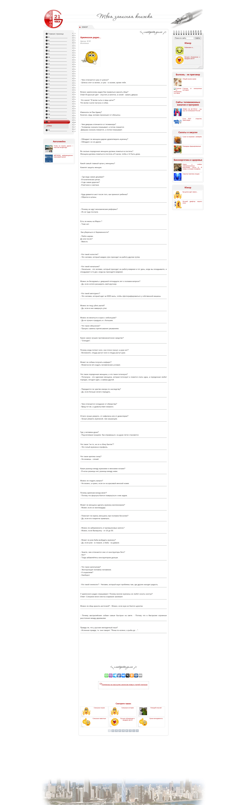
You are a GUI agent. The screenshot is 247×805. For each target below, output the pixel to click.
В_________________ (56, 44)
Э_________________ (56, 118)
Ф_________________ (56, 101)
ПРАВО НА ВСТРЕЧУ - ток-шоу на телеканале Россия (192, 109)
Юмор (49, 126)
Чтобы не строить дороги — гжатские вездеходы (63, 146)
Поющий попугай (155, 708)
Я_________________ (56, 130)
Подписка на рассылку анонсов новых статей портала (124, 685)
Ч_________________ (56, 111)
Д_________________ (56, 51)
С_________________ (56, 91)
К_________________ (56, 67)
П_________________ (56, 84)
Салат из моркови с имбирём (192, 136)
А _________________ (56, 37)
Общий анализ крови (189, 79)
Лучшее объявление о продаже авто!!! (127, 719)
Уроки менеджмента (156, 718)
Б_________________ (56, 40)
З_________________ (56, 61)
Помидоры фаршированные (192, 146)
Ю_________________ (57, 122)
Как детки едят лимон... (190, 192)
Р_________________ (56, 87)
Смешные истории (127, 708)
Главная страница (55, 34)
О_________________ (56, 81)
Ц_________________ (56, 108)
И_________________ (56, 64)
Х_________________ (56, 104)
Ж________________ (56, 57)
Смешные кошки (99, 708)
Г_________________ (56, 47)
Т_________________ (56, 94)
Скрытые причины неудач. (191, 174)
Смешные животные (99, 718)
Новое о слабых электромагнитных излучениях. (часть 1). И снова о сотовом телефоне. (192, 167)
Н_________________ (56, 77)
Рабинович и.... (189, 47)
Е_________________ (56, 54)
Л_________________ (56, 71)
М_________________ (56, 74)
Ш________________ (56, 114)
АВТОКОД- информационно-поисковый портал (63, 156)
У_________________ (56, 97)
